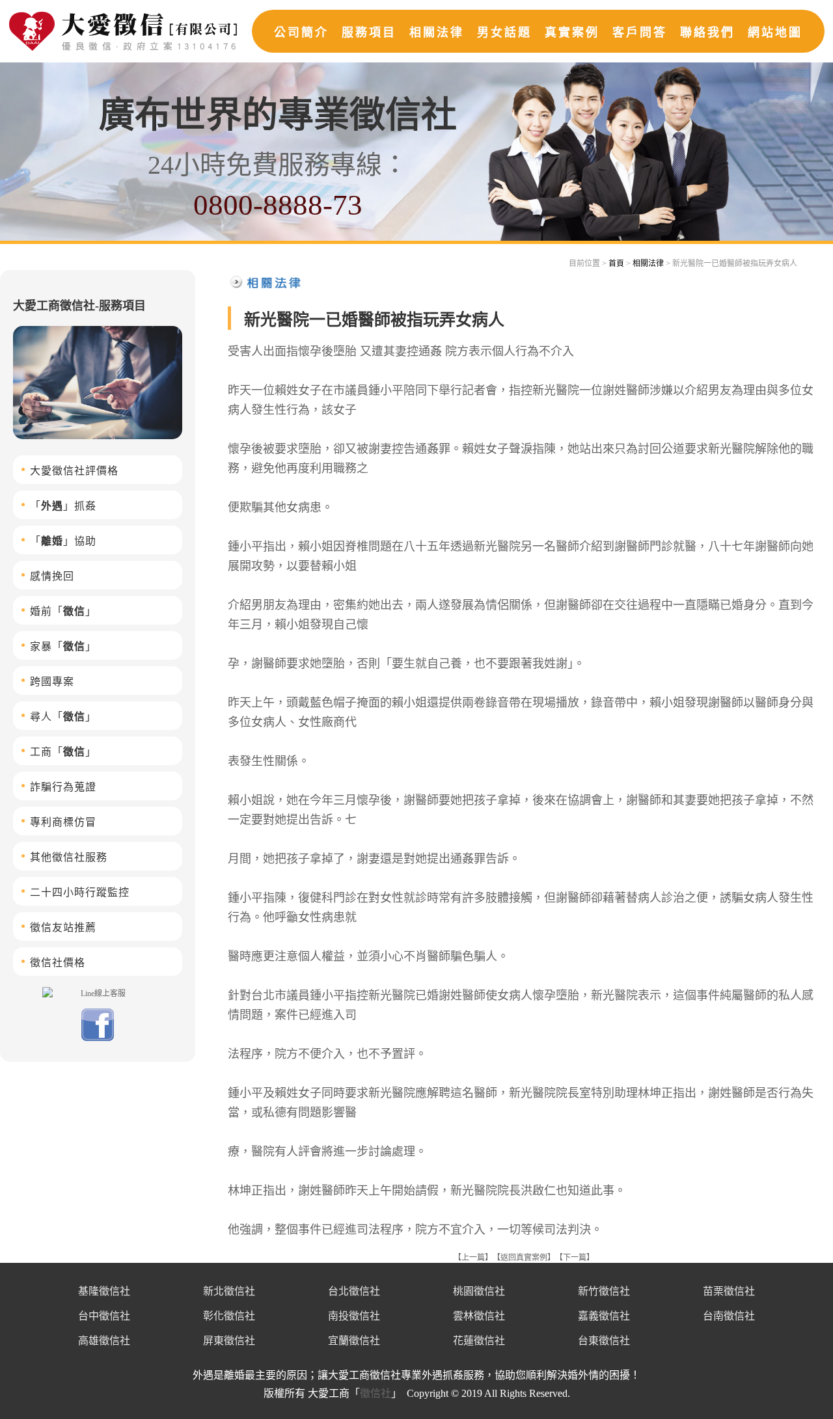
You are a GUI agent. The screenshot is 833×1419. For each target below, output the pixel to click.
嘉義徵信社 (604, 1315)
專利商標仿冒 (63, 822)
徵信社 (375, 1393)
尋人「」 (63, 716)
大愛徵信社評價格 (74, 470)
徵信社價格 (57, 962)
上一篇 (473, 1257)
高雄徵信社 (104, 1340)
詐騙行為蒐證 (63, 786)
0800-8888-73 (277, 205)
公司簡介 (301, 32)
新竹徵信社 (604, 1291)
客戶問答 (639, 32)
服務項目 (369, 32)
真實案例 (572, 32)
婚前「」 (63, 611)
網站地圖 (775, 32)
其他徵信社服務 (68, 857)
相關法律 (436, 32)
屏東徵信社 (229, 1340)
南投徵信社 (354, 1315)
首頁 (616, 263)
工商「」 (63, 751)
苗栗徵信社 (729, 1291)
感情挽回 (52, 576)
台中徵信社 (104, 1315)
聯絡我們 (707, 32)
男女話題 (504, 32)
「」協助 (63, 541)
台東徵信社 (604, 1340)
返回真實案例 (523, 1257)
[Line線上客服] (97, 993)
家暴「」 (63, 646)
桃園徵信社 (479, 1291)
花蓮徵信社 (479, 1340)
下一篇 (574, 1257)
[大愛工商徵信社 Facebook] (97, 1038)
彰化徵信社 (229, 1315)
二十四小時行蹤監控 (80, 892)
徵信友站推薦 (63, 927)
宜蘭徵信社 (354, 1340)
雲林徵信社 (479, 1315)
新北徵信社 (229, 1291)
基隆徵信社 (104, 1291)
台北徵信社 (354, 1291)
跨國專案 (52, 681)
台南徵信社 (729, 1315)
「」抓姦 (63, 505)
